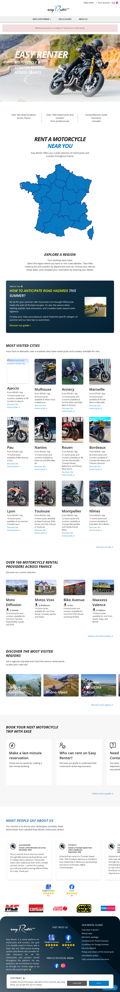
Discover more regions (101, 705)
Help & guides (65, 19)
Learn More (77, 983)
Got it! (99, 983)
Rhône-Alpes (56, 692)
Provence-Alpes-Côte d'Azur (92, 687)
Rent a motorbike (41, 19)
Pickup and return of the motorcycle (98, 952)
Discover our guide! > (20, 325)
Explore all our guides (102, 793)
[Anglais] (117, 3)
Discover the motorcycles (13, 405)
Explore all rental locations (100, 636)
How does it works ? (90, 930)
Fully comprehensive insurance (95, 959)
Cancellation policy (90, 955)
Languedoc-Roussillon (18, 690)
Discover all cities (104, 547)
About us (83, 19)
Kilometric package (90, 937)
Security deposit (89, 948)
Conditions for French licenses (95, 941)
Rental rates (87, 933)
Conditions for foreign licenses (95, 944)
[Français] (113, 3)
